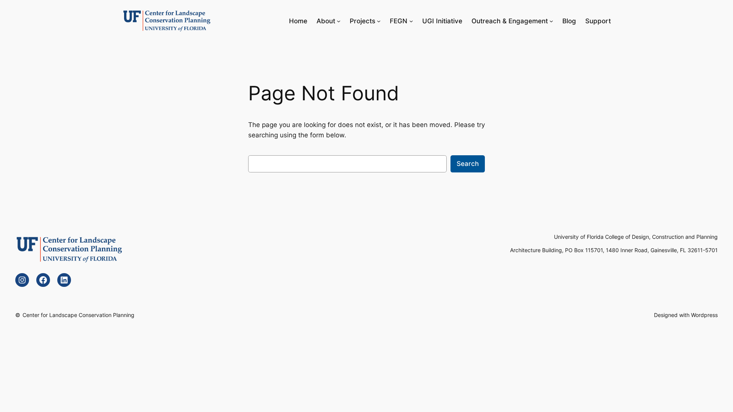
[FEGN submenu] (411, 21)
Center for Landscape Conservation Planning (78, 315)
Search (468, 163)
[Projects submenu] (379, 21)
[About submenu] (339, 21)
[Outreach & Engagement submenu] (551, 21)
